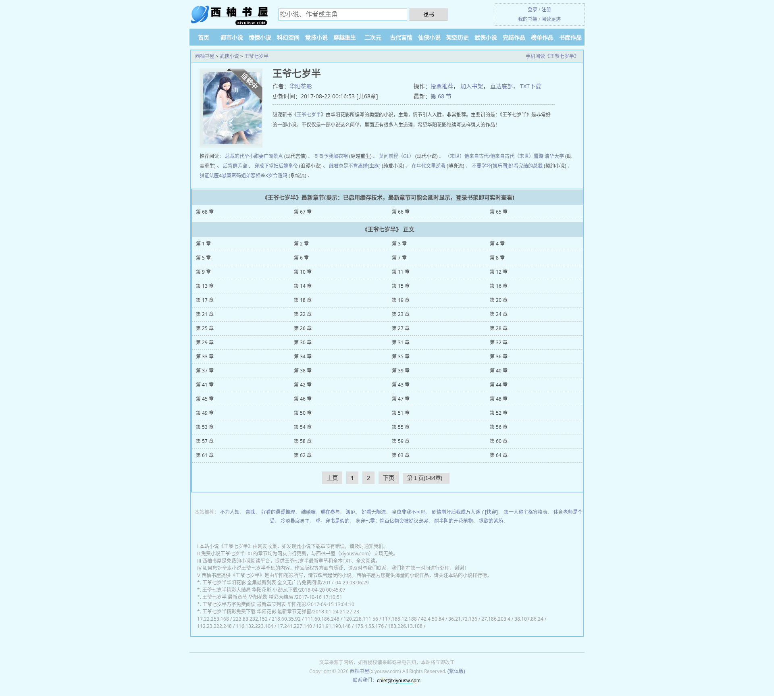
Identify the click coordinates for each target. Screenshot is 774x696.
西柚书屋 (204, 56)
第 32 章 (499, 342)
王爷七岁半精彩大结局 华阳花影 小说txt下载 (250, 589)
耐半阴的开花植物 (453, 520)
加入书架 (471, 86)
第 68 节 (441, 96)
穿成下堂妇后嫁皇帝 (276, 165)
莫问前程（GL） (396, 156)
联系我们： (365, 680)
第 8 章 (497, 257)
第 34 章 (303, 356)
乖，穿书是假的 (333, 520)
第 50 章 (303, 412)
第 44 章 (499, 384)
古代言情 (401, 37)
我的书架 (527, 19)
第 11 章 (401, 271)
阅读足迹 (551, 19)
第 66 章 (401, 211)
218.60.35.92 (286, 618)
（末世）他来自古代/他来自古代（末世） (489, 156)
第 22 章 (303, 314)
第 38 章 (303, 370)
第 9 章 (203, 271)
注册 (546, 9)
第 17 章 (205, 300)
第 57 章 (205, 441)
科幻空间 (288, 37)
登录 (532, 9)
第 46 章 (303, 398)
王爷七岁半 (256, 56)
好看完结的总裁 (526, 165)
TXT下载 (530, 86)
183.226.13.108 (405, 626)
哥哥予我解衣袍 (331, 156)
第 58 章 (303, 441)
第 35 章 (401, 356)
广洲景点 (273, 156)
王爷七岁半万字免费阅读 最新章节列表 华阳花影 (254, 604)
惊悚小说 (260, 37)
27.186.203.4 (495, 618)
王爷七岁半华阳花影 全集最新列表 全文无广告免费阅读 (261, 582)
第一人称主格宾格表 (525, 512)
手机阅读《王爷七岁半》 (552, 56)
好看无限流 (374, 512)
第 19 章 (401, 300)
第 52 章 (499, 412)
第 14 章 (303, 286)
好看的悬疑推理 (278, 512)
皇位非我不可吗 (409, 512)
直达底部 (501, 86)
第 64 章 (499, 455)
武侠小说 (485, 37)
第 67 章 (303, 211)
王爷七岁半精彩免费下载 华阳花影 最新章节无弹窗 (256, 611)
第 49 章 (205, 412)
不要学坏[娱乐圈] (490, 165)
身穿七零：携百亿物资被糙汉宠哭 (392, 520)
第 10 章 (303, 271)
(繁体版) (456, 671)
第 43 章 (401, 384)
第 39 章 (401, 370)
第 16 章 (499, 286)
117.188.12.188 (399, 618)
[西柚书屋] (229, 15)
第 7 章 (399, 257)
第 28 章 (499, 328)
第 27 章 (401, 328)
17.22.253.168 (213, 618)
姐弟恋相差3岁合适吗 (264, 175)
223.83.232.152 (250, 618)
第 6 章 (301, 257)
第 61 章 (205, 455)
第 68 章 (205, 211)
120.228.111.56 (360, 618)
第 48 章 (499, 398)
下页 (388, 478)
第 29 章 (205, 342)
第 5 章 (203, 257)
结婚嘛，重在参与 (320, 512)
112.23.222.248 (214, 626)
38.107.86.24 (528, 618)
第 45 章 (205, 398)
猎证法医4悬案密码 (220, 175)
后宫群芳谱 (235, 165)
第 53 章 (205, 427)
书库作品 (570, 37)
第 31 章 (401, 342)
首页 (203, 37)
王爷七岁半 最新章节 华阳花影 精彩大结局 (248, 597)
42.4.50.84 (432, 618)
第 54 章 (303, 427)
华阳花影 (300, 86)
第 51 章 (401, 412)
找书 (428, 14)
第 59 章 (401, 441)
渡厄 (351, 512)
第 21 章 (205, 314)
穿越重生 (344, 37)
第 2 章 (301, 243)
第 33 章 (205, 356)
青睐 (250, 512)
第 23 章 (401, 314)
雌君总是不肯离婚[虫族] (355, 165)
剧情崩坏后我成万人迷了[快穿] (465, 512)
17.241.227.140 (294, 626)
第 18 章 (303, 300)
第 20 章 (499, 300)
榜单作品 (542, 37)
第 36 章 (499, 356)
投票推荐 (442, 86)
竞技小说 (316, 37)
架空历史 (457, 37)
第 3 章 (399, 243)
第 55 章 (401, 427)
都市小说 (232, 37)
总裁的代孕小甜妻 (244, 156)
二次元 (372, 37)
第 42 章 (303, 384)
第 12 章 (499, 271)
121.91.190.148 (333, 626)
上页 (332, 478)
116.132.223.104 (254, 626)
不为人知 (229, 512)
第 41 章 (205, 384)
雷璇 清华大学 (549, 156)
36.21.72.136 (462, 618)
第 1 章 (203, 243)
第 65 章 (499, 211)
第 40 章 (499, 370)
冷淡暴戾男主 (295, 520)
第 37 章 (205, 370)
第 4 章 (497, 243)
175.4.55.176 (369, 626)
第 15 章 (401, 286)
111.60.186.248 (322, 618)
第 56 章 (499, 427)
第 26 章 (303, 328)
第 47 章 (401, 398)
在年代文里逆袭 (428, 165)
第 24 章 (499, 314)
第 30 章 (303, 342)
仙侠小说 (429, 37)
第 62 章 (303, 455)
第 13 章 (205, 286)
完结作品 (514, 37)
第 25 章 (205, 328)
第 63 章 (401, 455)
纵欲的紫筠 (491, 520)
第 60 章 (499, 441)
